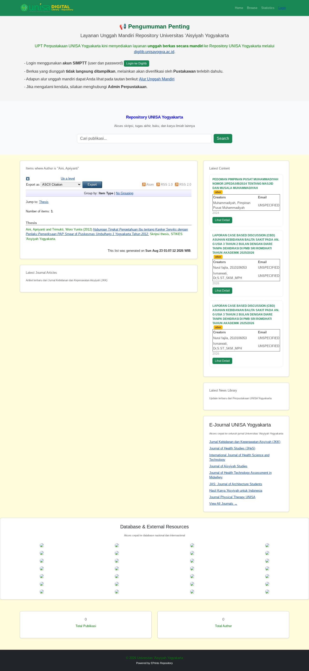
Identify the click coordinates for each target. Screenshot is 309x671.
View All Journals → (223, 503)
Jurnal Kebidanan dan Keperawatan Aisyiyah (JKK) (244, 442)
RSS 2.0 (185, 184)
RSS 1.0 (167, 184)
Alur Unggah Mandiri (157, 79)
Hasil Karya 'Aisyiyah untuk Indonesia (235, 490)
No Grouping (124, 193)
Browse (252, 8)
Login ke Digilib (136, 63)
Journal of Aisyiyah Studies (228, 466)
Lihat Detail (222, 220)
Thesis (44, 202)
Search (223, 138)
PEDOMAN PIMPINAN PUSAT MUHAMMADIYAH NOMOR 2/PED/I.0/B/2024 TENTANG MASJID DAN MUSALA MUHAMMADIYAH (245, 184)
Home (239, 8)
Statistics (267, 8)
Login (282, 8)
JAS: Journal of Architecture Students (235, 484)
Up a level (68, 178)
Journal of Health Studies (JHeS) (232, 448)
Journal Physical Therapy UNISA (232, 497)
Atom (150, 184)
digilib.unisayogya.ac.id (154, 52)
